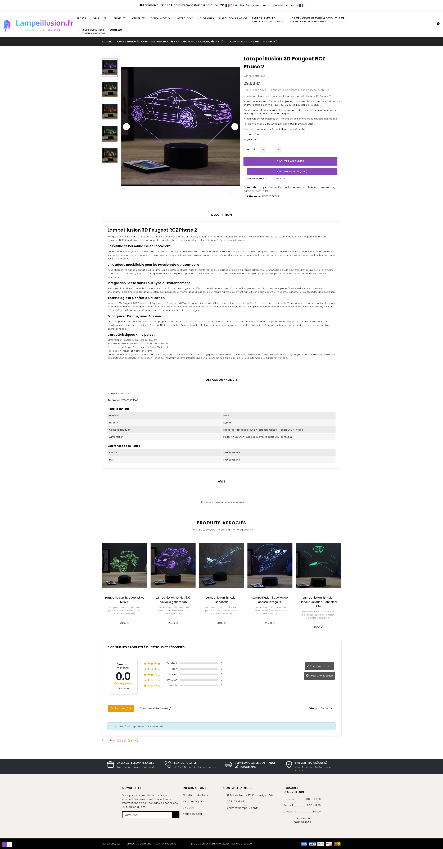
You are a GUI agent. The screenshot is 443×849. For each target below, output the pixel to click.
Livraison (188, 807)
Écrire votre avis (319, 666)
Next (234, 126)
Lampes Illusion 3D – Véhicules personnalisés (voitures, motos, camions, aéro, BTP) (124, 610)
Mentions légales (193, 801)
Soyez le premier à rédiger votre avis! (222, 502)
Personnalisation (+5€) (292, 171)
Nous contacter (192, 814)
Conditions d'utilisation (197, 795)
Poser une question (321, 675)
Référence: (253, 196)
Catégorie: (250, 187)
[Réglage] (431, 25)
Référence (113, 400)
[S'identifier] (425, 25)
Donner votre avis (254, 76)
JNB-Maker (124, 393)
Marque (112, 393)
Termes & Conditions (138, 843)
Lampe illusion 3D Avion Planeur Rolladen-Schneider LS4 (318, 602)
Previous (126, 126)
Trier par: (314, 708)
